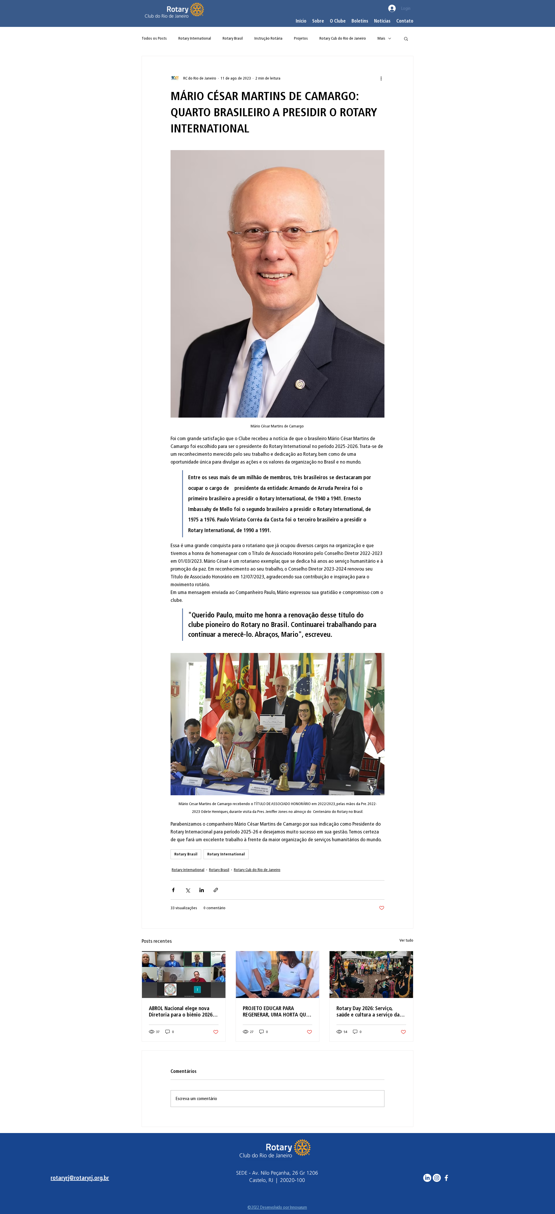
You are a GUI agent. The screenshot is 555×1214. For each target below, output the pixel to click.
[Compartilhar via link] (216, 890)
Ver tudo (406, 940)
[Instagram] (437, 1178)
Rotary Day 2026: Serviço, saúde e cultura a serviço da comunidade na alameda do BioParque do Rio (367, 1011)
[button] (338, 21)
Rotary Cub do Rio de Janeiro (342, 38)
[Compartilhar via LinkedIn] (201, 890)
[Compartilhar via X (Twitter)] (187, 890)
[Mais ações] (381, 78)
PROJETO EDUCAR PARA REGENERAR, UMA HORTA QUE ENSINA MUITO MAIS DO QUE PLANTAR (276, 1011)
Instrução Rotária (268, 38)
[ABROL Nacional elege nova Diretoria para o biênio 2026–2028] (183, 974)
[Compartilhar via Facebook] (173, 890)
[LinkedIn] (427, 1178)
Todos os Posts (154, 38)
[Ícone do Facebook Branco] (446, 1178)
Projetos (301, 38)
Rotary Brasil (233, 38)
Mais (381, 38)
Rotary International (194, 38)
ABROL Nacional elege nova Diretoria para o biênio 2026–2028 (182, 1011)
